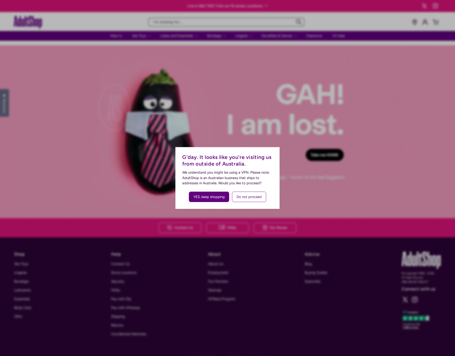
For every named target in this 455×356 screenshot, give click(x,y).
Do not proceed (249, 197)
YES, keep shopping (209, 197)
